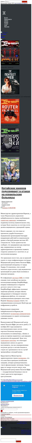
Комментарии (6, 205)
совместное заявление (8, 220)
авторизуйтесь (5, 404)
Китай (17, 381)
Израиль (6, 381)
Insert (18, 441)
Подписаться (18, 395)
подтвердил (22, 358)
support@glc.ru (23, 421)
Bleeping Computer (13, 301)
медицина (21, 381)
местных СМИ (17, 278)
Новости (26, 381)
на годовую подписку (21, 3)
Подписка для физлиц (26, 430)
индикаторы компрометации (20, 314)
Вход (30, 2)
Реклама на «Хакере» (26, 433)
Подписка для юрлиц (26, 431)
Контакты (28, 434)
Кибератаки (11, 381)
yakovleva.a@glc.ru (22, 423)
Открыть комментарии (7, 401)
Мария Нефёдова (7, 201)
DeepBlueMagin (8, 380)
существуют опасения (8, 340)
